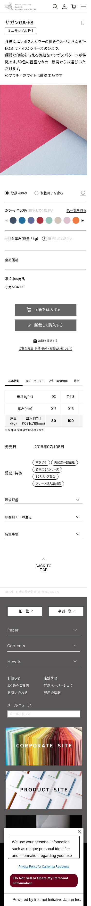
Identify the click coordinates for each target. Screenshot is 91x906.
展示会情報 (52, 693)
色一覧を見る (76, 210)
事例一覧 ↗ (67, 611)
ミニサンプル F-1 (20, 31)
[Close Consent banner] (79, 832)
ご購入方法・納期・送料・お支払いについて (45, 348)
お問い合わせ (17, 693)
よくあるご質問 (18, 685)
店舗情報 (50, 678)
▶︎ (82, 220)
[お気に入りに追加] (83, 23)
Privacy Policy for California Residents (44, 866)
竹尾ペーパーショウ (58, 685)
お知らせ (13, 678)
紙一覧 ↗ (26, 611)
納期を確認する (48, 341)
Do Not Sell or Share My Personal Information (40, 880)
